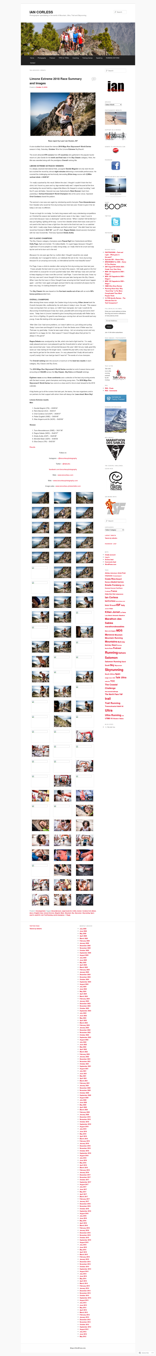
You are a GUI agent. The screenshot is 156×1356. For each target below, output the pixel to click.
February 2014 (85, 1286)
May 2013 (83, 1307)
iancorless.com (120, 601)
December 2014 (85, 1262)
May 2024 (83, 991)
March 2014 (84, 1283)
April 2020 (83, 1107)
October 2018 (84, 1151)
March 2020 (84, 1109)
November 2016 (85, 1206)
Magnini (57, 913)
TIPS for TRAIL (64, 58)
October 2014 (84, 1266)
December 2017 (85, 1175)
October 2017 (84, 1180)
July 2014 (83, 1274)
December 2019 (85, 1117)
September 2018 (85, 1153)
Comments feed (110, 562)
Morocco (109, 634)
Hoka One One (110, 594)
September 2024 (85, 982)
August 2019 (84, 1126)
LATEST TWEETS (110, 535)
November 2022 (85, 1032)
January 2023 (84, 1027)
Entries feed (109, 559)
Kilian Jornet (112, 612)
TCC (112, 681)
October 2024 (84, 979)
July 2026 (83, 929)
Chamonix (108, 576)
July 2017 (83, 1187)
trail (42, 915)
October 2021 (84, 1064)
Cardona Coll (86, 911)
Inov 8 (108, 605)
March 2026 (84, 938)
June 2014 (83, 1276)
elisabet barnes (117, 582)
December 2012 (85, 1319)
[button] (41, 498)
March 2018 (84, 1167)
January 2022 (84, 1056)
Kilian (111, 609)
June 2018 (83, 1160)
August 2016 (84, 1213)
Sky (73, 913)
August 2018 (84, 1155)
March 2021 (84, 1081)
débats (93, 911)
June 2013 (83, 1305)
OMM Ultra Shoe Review (113, 286)
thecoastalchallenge (111, 691)
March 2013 (84, 1312)
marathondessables (114, 626)
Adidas (107, 573)
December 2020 (85, 1088)
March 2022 (84, 1052)
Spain (117, 674)
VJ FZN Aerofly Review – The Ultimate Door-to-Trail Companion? (115, 300)
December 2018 (85, 1146)
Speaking (99, 58)
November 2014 (85, 1264)
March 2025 (84, 967)
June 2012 (83, 1334)
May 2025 (83, 962)
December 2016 (85, 1204)
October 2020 (84, 1093)
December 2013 (85, 1291)
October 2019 (84, 1122)
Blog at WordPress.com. (78, 1348)
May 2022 (83, 1047)
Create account (110, 555)
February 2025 (85, 970)
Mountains (111, 641)
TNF (121, 694)
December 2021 (85, 1059)
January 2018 (84, 1172)
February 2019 (85, 1141)
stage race (108, 678)
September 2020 (85, 1095)
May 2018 (83, 1163)
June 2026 (83, 931)
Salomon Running (113, 661)
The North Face (112, 694)
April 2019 (83, 1136)
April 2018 (83, 1165)
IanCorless (110, 600)
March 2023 (84, 1023)
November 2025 (85, 948)
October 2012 (84, 1324)
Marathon (122, 615)
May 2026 (83, 933)
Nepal (114, 645)
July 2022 (83, 1042)
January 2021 (84, 1085)
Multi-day (121, 642)
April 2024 (83, 994)
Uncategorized (40, 911)
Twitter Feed (34, 926)
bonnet (79, 911)
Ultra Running (113, 715)
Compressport (117, 576)
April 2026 (83, 936)
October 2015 (84, 1237)
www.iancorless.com (65, 475)
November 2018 (85, 1148)
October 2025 (84, 950)
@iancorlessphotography (67, 458)
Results (32, 447)
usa (123, 715)
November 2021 (85, 1061)
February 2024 (85, 999)
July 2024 (83, 986)
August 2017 (84, 1184)
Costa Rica (110, 578)
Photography (42, 58)
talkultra (107, 681)
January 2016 (84, 1230)
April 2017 (83, 1194)
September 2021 (85, 1066)
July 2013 (83, 1303)
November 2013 (85, 1293)
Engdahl (37, 913)
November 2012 (85, 1322)
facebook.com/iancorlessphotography (63, 469)
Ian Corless (111, 597)
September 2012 (85, 1327)
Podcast (52, 58)
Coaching (76, 58)
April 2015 (83, 1252)
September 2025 (85, 953)
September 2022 (85, 1037)
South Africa (110, 674)
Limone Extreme (49, 913)
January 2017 (84, 1201)
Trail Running (48, 915)
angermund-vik (67, 911)
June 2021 (83, 1073)
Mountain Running (114, 638)
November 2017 (85, 1177)
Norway (119, 645)
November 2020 (85, 1090)
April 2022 (83, 1049)
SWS (113, 678)
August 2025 (84, 955)
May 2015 (83, 1250)
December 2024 (85, 974)
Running (111, 652)
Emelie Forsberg (113, 585)
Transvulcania (110, 706)
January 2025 (84, 972)
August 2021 (84, 1068)
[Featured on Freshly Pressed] (115, 401)
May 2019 (83, 1134)
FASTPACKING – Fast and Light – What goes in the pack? (114, 254)
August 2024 (84, 984)
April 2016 (83, 1223)
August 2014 (84, 1271)
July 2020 (83, 1100)
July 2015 (83, 1245)
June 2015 (83, 1247)
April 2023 (83, 1020)
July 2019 (83, 1129)
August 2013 (84, 1300)
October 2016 (84, 1209)
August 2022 (84, 1040)
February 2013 (85, 1315)
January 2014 (84, 1288)
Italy (41, 913)
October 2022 (84, 1035)
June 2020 (83, 1102)
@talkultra (66, 463)
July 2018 (83, 1158)
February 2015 (85, 1257)
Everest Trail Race (117, 588)
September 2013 (85, 1298)
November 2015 (85, 1235)
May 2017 (83, 1192)
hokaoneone (119, 594)
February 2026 (85, 941)
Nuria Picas (109, 648)
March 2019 (84, 1139)
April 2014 (83, 1281)
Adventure (113, 573)
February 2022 (85, 1054)
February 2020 (85, 1112)
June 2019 (83, 1131)
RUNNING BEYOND (112, 58)
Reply (67, 915)
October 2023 (84, 1008)
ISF (118, 605)
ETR (123, 585)
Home (32, 58)
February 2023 (85, 1025)
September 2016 (85, 1211)
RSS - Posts (109, 388)
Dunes (107, 582)
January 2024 (84, 1001)
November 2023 (85, 1006)
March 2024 (84, 996)
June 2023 (83, 1015)
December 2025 (85, 945)
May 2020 (83, 1105)
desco (32, 913)
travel (118, 706)
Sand (124, 661)
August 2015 (84, 1242)
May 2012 (83, 1336)
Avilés (74, 911)
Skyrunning (86, 913)
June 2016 (83, 1218)
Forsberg (107, 591)
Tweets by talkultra (111, 538)
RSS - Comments (111, 390)
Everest (107, 588)
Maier (62, 913)
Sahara (122, 652)
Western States (118, 719)
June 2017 (83, 1189)
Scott (107, 665)
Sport (92, 913)
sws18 (32, 915)
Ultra (108, 710)
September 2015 (85, 1240)
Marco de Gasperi (110, 631)
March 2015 (84, 1254)
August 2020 (84, 1097)
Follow (109, 327)
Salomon (111, 657)
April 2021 (83, 1078)
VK (111, 718)
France (114, 591)
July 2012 (83, 1332)
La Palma (123, 612)
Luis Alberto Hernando (112, 615)
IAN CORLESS (41, 11)
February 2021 (85, 1083)
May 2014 (83, 1278)
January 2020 (84, 1114)
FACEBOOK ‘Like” (111, 544)
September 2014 (85, 1269)
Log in (107, 557)
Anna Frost (122, 573)
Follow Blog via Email (113, 308)
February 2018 (85, 1170)
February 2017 (85, 1199)
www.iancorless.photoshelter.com (68, 486)
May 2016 (83, 1221)
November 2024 (85, 977)
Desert (119, 579)
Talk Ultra (121, 677)
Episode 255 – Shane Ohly (114, 259)
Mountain (68, 913)
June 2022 (83, 1044)
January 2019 (84, 1143)
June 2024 (83, 989)
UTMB (107, 718)
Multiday (108, 645)
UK (122, 706)
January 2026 (84, 943)
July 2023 (83, 1013)
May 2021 (83, 1076)
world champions (58, 915)
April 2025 (83, 965)
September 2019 (85, 1124)
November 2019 (85, 1119)
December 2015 (85, 1233)
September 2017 (85, 1182)
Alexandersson (56, 911)
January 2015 (84, 1259)
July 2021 (83, 1071)
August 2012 (84, 1329)
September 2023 (85, 1011)
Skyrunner (78, 913)
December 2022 (85, 1030)
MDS (119, 630)
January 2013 (84, 1317)
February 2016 (85, 1228)
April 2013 (83, 1310)
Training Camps (87, 58)
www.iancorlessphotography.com (65, 480)
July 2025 (83, 958)
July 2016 (83, 1216)
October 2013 (84, 1295)
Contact (32, 63)
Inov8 (113, 605)
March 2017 (84, 1196)
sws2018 (37, 915)
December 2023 (85, 1003)
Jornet (107, 608)
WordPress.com (110, 564)
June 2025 (83, 960)
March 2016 (84, 1225)
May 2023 (83, 1018)
